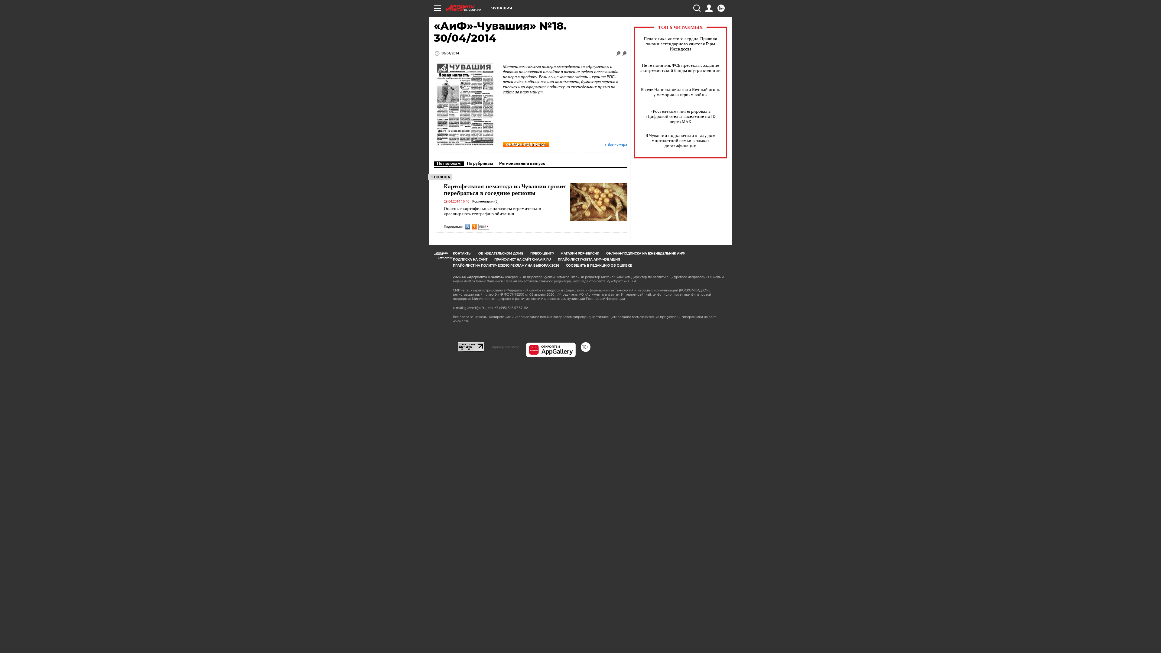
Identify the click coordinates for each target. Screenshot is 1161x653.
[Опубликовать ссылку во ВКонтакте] (467, 226)
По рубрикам (480, 163)
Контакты (462, 253)
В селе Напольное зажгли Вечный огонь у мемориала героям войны (680, 92)
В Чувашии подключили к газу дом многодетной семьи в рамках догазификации (680, 140)
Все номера (617, 145)
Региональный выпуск (522, 163)
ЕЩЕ (483, 227)
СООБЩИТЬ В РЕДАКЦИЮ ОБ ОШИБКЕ (599, 266)
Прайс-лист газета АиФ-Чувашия (589, 260)
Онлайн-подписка (526, 144)
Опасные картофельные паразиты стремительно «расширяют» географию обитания (492, 211)
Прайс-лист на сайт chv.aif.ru (522, 260)
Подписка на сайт (470, 260)
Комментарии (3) (485, 201)
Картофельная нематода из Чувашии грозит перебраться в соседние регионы (505, 190)
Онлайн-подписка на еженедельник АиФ (645, 253)
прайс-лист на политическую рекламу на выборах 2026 (506, 266)
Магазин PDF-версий (580, 253)
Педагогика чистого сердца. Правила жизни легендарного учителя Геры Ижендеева (680, 43)
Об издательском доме (500, 253)
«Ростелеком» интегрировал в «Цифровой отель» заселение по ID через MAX (681, 116)
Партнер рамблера (505, 347)
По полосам (449, 163)
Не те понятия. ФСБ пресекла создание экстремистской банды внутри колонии (680, 68)
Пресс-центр (542, 253)
